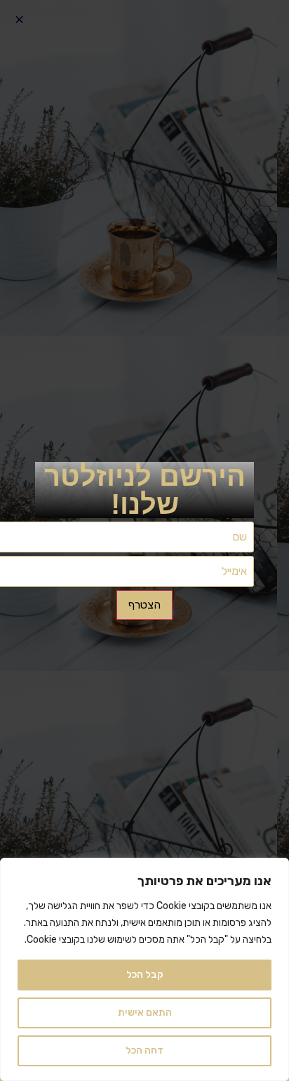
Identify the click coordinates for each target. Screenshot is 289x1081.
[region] (144, 969)
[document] (144, 540)
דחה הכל (144, 1050)
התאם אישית (145, 1013)
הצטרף (144, 604)
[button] (19, 19)
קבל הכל (144, 975)
